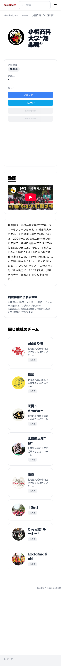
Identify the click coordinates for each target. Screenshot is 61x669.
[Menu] (55, 5)
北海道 (14, 69)
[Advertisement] (30, 142)
